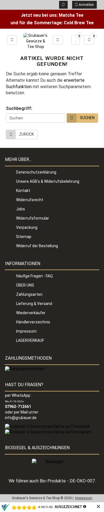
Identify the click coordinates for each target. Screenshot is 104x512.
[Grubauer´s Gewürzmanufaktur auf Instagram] (48, 431)
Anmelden (86, 5)
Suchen (87, 118)
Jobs (20, 209)
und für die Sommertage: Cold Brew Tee (52, 22)
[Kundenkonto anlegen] (63, 5)
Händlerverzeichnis (33, 322)
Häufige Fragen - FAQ (34, 276)
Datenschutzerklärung (36, 172)
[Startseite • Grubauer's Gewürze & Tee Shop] (35, 41)
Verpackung (26, 227)
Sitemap (23, 236)
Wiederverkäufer (30, 313)
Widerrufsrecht (29, 200)
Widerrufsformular (32, 218)
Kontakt (23, 190)
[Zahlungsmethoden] (25, 369)
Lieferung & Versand (34, 303)
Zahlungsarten (29, 294)
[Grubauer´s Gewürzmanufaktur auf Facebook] (47, 426)
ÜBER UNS (25, 285)
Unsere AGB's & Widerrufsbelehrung (47, 181)
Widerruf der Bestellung (37, 246)
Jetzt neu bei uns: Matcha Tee (52, 15)
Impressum (26, 331)
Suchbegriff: (19, 108)
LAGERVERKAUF (30, 340)
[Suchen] (58, 40)
